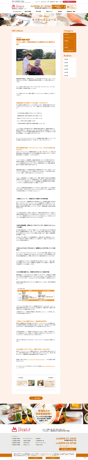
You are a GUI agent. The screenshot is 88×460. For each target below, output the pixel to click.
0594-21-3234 (41, 6)
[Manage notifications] (85, 457)
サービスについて (17, 11)
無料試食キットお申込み (58, 7)
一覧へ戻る (36, 398)
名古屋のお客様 (16, 438)
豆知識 (66, 47)
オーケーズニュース (41, 442)
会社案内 (52, 1)
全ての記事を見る (69, 50)
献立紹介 (60, 11)
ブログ (66, 44)
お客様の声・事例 (71, 11)
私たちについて (44, 1)
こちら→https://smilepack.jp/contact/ (36, 359)
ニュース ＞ (37, 1)
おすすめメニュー (69, 37)
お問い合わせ (40, 444)
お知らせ (66, 34)
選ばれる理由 (28, 11)
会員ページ (58, 1)
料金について (49, 11)
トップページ (15, 436)
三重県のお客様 (16, 440)
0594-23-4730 (66, 443)
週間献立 (66, 41)
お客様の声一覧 (40, 440)
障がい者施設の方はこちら (69, 1)
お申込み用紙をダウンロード (68, 446)
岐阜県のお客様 (16, 444)
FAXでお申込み (72, 7)
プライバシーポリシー (48, 455)
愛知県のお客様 (16, 442)
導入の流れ (38, 11)
